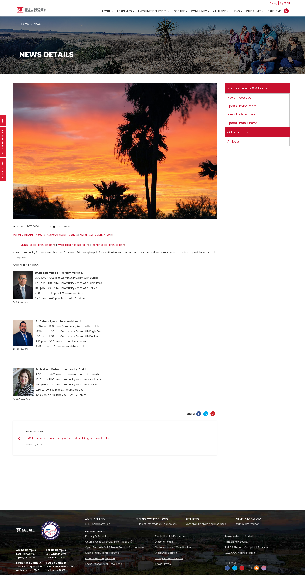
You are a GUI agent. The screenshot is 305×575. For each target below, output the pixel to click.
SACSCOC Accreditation (240, 553)
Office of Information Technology (156, 524)
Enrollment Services (152, 11)
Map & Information (247, 524)
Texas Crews (163, 564)
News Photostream (240, 98)
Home (25, 24)
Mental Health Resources (170, 536)
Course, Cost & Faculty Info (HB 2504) (108, 542)
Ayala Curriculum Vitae (61, 235)
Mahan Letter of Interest (107, 245)
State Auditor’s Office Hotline (173, 547)
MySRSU (285, 3)
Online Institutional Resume (102, 553)
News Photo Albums (241, 114)
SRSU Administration (97, 524)
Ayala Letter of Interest (72, 245)
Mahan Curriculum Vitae (95, 235)
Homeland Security (236, 542)
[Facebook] (198, 413)
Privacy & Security (96, 536)
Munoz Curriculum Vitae (27, 235)
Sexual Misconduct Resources (103, 564)
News (236, 11)
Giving (273, 3)
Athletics (219, 11)
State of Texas (164, 542)
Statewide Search (166, 553)
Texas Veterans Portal (239, 536)
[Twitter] (205, 413)
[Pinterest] (212, 413)
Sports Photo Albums (242, 123)
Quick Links (253, 11)
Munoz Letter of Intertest (36, 245)
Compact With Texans (169, 558)
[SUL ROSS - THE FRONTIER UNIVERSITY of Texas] (31, 11)
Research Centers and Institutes (206, 524)
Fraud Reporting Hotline (100, 558)
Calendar (274, 11)
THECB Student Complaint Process (246, 547)
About (106, 11)
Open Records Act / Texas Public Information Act (116, 547)
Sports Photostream (241, 106)
